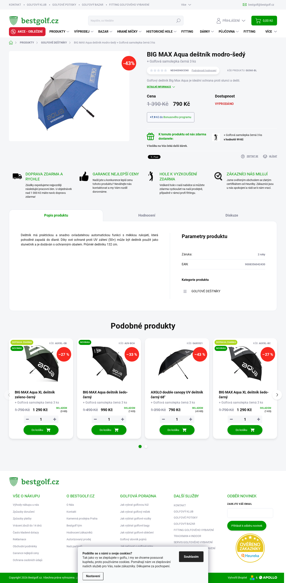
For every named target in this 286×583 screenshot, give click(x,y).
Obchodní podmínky (25, 546)
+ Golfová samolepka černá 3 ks (243, 137)
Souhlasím (191, 557)
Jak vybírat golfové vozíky (135, 518)
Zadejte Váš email (239, 504)
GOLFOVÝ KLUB (36, 4)
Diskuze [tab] (231, 215)
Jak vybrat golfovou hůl (134, 504)
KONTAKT (15, 4)
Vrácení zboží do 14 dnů (27, 525)
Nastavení (93, 576)
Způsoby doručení (23, 511)
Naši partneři (74, 546)
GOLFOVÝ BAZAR (92, 4)
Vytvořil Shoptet (237, 577)
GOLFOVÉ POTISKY (64, 4)
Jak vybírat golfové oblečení (137, 532)
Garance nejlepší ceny (26, 553)
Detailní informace (159, 86)
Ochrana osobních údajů (27, 560)
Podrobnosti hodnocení (204, 70)
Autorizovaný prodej (79, 539)
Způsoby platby (22, 518)
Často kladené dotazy (26, 532)
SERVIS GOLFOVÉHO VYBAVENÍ (193, 542)
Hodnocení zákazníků (79, 532)
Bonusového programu (177, 117)
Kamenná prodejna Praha (82, 518)
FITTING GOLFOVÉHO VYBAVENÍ (129, 4)
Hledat (178, 20)
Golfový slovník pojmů (133, 539)
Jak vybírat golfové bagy (135, 525)
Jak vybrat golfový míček (135, 511)
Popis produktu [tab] (56, 215)
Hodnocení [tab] (146, 215)
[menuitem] (27, 31)
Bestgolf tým (74, 525)
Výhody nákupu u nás (26, 504)
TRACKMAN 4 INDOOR (187, 536)
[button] (140, 446)
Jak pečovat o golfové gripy (136, 546)
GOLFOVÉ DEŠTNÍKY (205, 291)
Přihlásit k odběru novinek (246, 525)
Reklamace (19, 539)
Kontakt (71, 511)
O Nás (70, 504)
